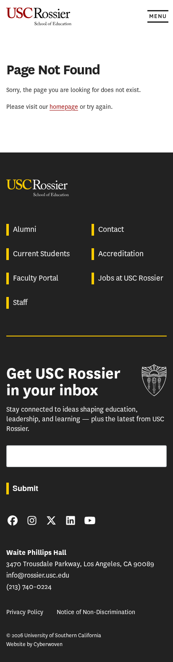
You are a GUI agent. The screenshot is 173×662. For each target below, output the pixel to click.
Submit (25, 488)
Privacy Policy (24, 612)
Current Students (41, 254)
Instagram (32, 520)
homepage (64, 107)
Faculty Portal (35, 278)
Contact (111, 229)
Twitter (51, 520)
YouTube (90, 520)
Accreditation (121, 254)
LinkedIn (70, 520)
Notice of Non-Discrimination (96, 612)
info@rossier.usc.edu (37, 575)
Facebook (12, 520)
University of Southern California (154, 380)
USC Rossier (39, 16)
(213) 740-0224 (29, 586)
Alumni (25, 229)
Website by (34, 644)
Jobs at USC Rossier (130, 278)
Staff (20, 302)
